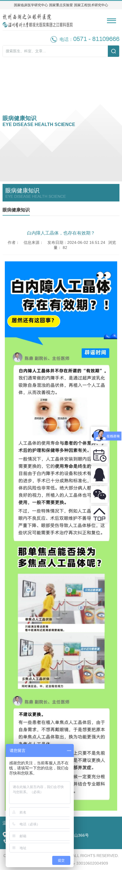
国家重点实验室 (61, 5)
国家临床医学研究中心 (31, 5)
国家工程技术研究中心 (91, 5)
